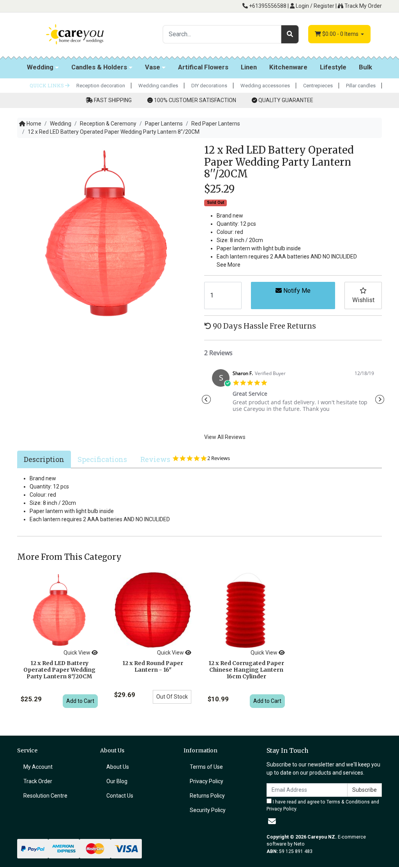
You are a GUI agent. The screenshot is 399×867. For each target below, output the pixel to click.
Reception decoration (100, 85)
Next (380, 399)
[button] (363, 295)
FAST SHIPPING (113, 100)
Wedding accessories (265, 85)
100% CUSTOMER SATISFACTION (195, 100)
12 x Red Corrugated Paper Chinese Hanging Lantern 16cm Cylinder (246, 670)
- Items (341, 34)
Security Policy (208, 810)
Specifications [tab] (102, 459)
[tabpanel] (293, 393)
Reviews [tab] (188, 459)
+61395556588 (267, 6)
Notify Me (296, 290)
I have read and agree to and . (323, 805)
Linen (249, 67)
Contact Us (119, 796)
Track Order (37, 781)
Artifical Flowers (203, 67)
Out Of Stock (172, 697)
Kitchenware (288, 67)
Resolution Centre (45, 796)
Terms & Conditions (348, 802)
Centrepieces (318, 85)
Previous (206, 399)
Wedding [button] (40, 67)
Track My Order (362, 6)
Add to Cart (80, 701)
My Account (38, 767)
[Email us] (272, 821)
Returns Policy (207, 796)
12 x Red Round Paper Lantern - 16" (152, 666)
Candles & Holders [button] (99, 67)
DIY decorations (209, 85)
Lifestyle (333, 67)
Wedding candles (158, 85)
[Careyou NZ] (75, 34)
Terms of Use (206, 767)
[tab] (44, 459)
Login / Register (314, 6)
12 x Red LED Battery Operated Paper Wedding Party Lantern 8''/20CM (59, 670)
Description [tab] (44, 459)
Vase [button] (152, 67)
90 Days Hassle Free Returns (263, 326)
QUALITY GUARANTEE (285, 100)
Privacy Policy (206, 781)
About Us (117, 767)
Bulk (365, 67)
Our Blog (116, 781)
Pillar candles (361, 85)
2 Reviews (218, 458)
